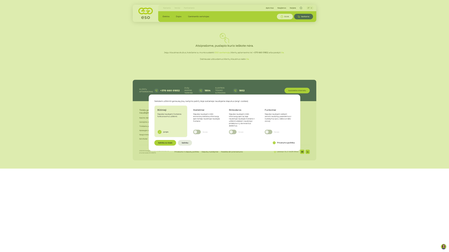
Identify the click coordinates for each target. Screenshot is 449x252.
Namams (167, 8)
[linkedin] (308, 152)
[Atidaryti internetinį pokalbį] (443, 246)
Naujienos (281, 8)
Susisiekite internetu (297, 90)
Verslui (177, 8)
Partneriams (189, 8)
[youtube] (302, 152)
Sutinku (185, 143)
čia (282, 52)
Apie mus (270, 8)
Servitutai (143, 139)
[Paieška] (301, 8)
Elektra (166, 16)
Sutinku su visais (165, 143)
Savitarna (305, 17)
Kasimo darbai (145, 118)
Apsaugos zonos (146, 130)
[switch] (197, 132)
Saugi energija (145, 135)
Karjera (293, 8)
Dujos (178, 16)
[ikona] (274, 142)
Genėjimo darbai (146, 122)
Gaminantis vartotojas (198, 16)
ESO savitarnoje (222, 52)
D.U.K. (286, 17)
